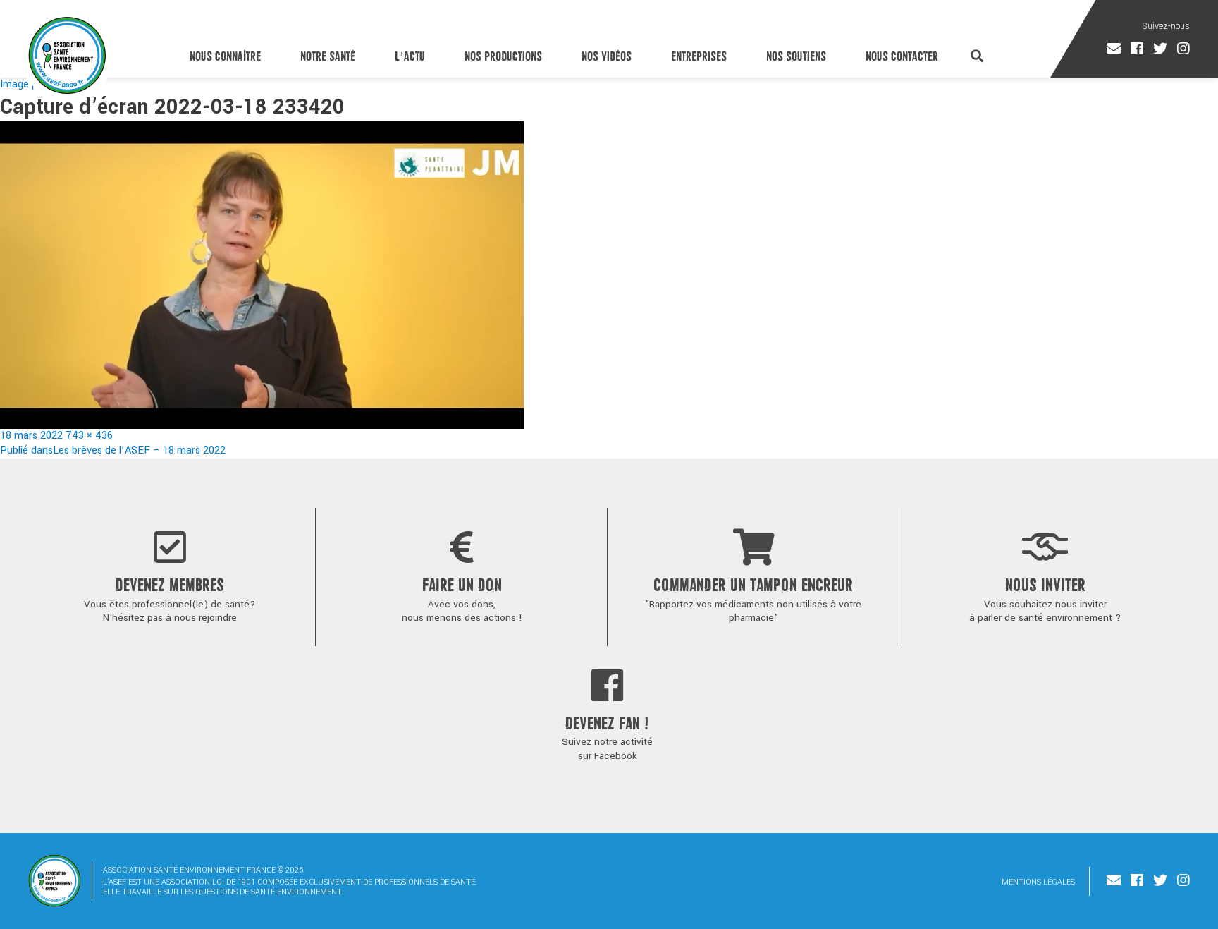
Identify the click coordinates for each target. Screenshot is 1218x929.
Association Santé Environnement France (67, 55)
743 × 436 (89, 435)
